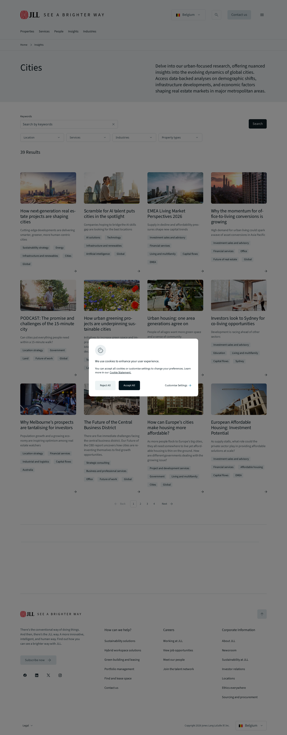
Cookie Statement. (120, 373)
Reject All (105, 385)
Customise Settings (178, 385)
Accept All (129, 385)
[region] (143, 367)
